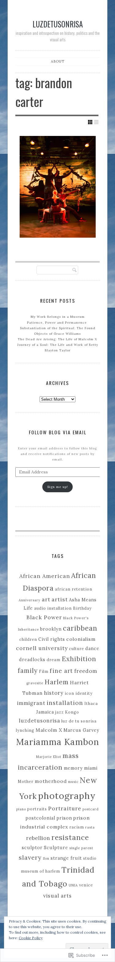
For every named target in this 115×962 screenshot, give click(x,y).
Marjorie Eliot (48, 757)
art (46, 599)
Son (46, 858)
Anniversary (29, 600)
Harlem (56, 682)
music (73, 782)
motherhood (51, 781)
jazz (59, 712)
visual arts (57, 895)
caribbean (80, 628)
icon (69, 693)
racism (76, 827)
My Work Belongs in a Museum (58, 317)
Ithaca (91, 703)
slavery (30, 857)
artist (60, 599)
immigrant (31, 703)
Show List (96, 122)
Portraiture (64, 808)
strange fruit (66, 858)
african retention (73, 589)
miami (91, 768)
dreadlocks (32, 659)
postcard (90, 809)
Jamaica (45, 712)
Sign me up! (57, 487)
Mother (25, 781)
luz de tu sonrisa (79, 720)
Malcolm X (49, 730)
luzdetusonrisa (58, 24)
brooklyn (51, 629)
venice (86, 884)
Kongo (72, 712)
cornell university (42, 648)
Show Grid (90, 122)
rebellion (38, 838)
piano (21, 809)
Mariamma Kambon (57, 741)
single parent (81, 848)
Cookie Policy (31, 937)
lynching (25, 730)
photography (67, 795)
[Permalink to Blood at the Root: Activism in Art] (58, 187)
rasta (90, 827)
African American (44, 575)
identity (84, 693)
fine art (61, 670)
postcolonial (40, 818)
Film (43, 671)
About (57, 61)
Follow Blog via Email (57, 432)
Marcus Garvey (81, 730)
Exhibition (79, 659)
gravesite (34, 683)
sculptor (32, 847)
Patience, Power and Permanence (57, 323)
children (28, 639)
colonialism (81, 639)
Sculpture (56, 847)
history (53, 693)
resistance (70, 837)
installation (65, 702)
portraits (37, 808)
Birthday (82, 608)
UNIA (73, 885)
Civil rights (51, 639)
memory (73, 768)
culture (76, 648)
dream (53, 659)
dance (92, 648)
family (28, 670)
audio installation (53, 608)
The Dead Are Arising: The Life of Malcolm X (57, 339)
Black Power (44, 617)
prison (64, 818)
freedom (85, 671)
